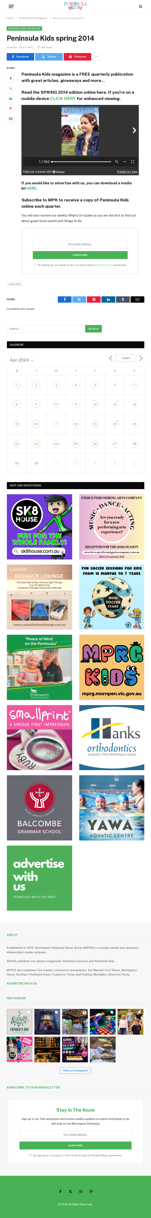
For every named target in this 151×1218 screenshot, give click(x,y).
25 (75, 444)
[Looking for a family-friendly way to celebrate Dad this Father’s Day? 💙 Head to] (19, 1022)
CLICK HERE (63, 98)
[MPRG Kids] (112, 667)
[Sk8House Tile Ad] (39, 526)
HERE (31, 188)
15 (16, 424)
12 (95, 404)
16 (36, 424)
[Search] (140, 6)
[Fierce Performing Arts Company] (112, 526)
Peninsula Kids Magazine (24, 28)
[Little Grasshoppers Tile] (39, 667)
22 (16, 444)
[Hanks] (112, 737)
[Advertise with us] (39, 878)
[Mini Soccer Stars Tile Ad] (112, 597)
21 (134, 424)
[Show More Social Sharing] (96, 57)
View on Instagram (75, 1070)
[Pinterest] (11, 108)
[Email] (11, 118)
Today (126, 358)
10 (56, 404)
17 (56, 424)
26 (95, 444)
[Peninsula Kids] (75, 6)
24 (56, 444)
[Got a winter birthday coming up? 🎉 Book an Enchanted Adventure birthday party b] (130, 1022)
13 (115, 404)
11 (76, 404)
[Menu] (11, 6)
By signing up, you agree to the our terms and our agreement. (82, 265)
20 (115, 424)
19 (95, 424)
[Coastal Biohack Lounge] (39, 597)
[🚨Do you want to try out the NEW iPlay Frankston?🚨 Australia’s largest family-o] (103, 1022)
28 (134, 444)
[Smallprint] (39, 737)
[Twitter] (11, 88)
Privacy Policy (104, 265)
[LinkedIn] (11, 98)
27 (115, 444)
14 (134, 404)
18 (75, 424)
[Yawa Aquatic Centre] (112, 807)
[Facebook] (11, 78)
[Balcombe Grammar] (39, 807)
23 (36, 444)
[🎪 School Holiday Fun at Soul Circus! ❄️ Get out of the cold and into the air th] (75, 1049)
